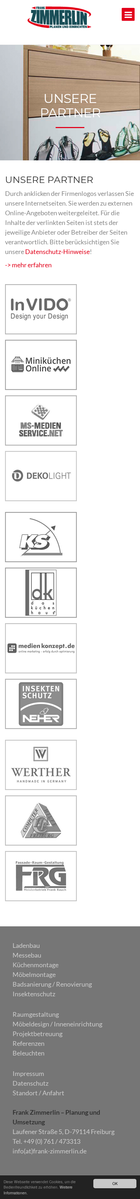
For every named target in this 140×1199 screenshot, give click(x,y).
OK (115, 1183)
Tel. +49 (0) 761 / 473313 (46, 1141)
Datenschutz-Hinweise (57, 251)
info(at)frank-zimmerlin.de (50, 1151)
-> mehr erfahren (28, 265)
